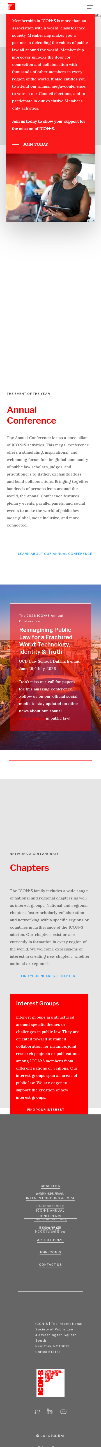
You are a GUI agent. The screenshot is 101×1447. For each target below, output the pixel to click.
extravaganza (32, 718)
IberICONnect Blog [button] (50, 1219)
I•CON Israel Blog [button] (50, 1231)
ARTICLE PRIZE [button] (50, 1240)
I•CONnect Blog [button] (50, 1206)
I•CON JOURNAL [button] (50, 1193)
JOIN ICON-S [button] (50, 1252)
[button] (90, 7)
